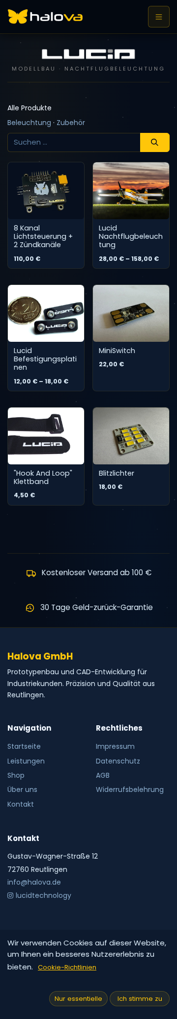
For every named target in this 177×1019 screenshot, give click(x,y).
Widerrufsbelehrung (130, 789)
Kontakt (20, 804)
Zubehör (71, 122)
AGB (103, 775)
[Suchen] (155, 142)
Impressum (115, 746)
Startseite (24, 746)
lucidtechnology (43, 895)
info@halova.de (34, 882)
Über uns (22, 789)
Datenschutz (118, 761)
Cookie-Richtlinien (67, 967)
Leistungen (26, 761)
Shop (16, 775)
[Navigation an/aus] (159, 16)
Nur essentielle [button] (78, 998)
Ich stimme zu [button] (140, 998)
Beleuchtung (30, 122)
